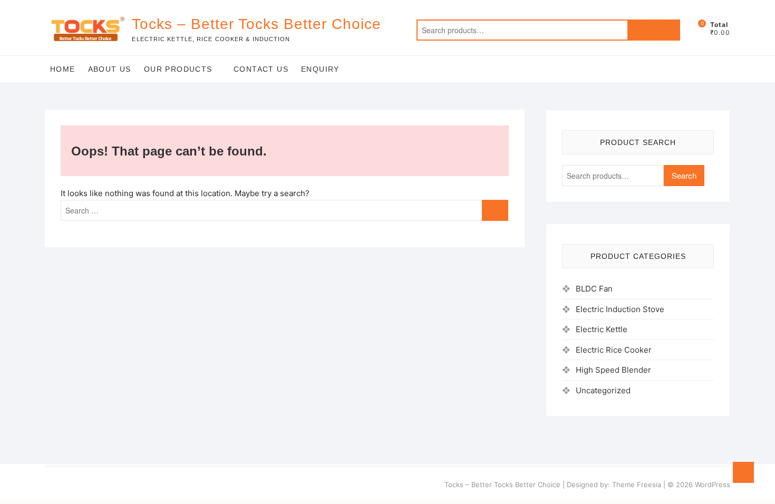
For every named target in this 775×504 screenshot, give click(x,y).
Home (62, 69)
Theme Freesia (636, 484)
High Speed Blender (613, 370)
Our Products (178, 69)
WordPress (712, 484)
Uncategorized (603, 390)
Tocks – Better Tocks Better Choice (256, 24)
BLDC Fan (594, 289)
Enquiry (320, 69)
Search (653, 30)
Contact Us (261, 69)
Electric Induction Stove (620, 309)
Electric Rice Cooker (614, 350)
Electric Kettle (601, 329)
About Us (109, 69)
